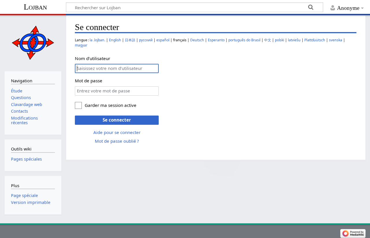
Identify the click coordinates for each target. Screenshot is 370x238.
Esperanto (216, 40)
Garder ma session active (110, 105)
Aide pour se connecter (116, 132)
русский (146, 40)
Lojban (35, 6)
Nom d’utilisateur (92, 58)
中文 (267, 40)
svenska (335, 40)
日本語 (130, 40)
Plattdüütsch (314, 40)
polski (279, 40)
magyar (81, 45)
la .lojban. (97, 40)
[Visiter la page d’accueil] (33, 42)
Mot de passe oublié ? (117, 141)
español (162, 40)
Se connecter (117, 120)
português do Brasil (244, 40)
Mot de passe (88, 80)
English (115, 40)
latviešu (294, 40)
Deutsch (197, 40)
